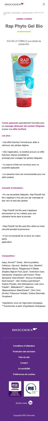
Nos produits (16, 12)
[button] (42, 4)
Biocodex (7, 12)
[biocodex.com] (14, 4)
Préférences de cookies (24, 374)
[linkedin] (29, 403)
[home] (24, 331)
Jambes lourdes (27, 12)
